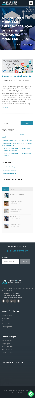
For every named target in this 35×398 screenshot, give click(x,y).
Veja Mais (5, 107)
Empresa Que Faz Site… (17, 194)
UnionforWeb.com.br (18, 390)
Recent (13, 189)
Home (14, 44)
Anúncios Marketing (10, 83)
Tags (20, 189)
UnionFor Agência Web (23, 80)
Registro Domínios (7, 346)
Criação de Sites (7, 315)
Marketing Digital (7, 327)
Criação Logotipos (7, 352)
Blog (18, 44)
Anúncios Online (7, 349)
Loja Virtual (5, 318)
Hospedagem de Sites (9, 170)
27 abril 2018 (7, 81)
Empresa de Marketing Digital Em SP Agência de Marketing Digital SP (17, 76)
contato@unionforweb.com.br (13, 298)
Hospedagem (6, 343)
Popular (5, 189)
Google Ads (5, 321)
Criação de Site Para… (16, 201)
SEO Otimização (7, 341)
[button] (31, 394)
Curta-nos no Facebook (13, 180)
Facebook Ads (6, 324)
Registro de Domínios (9, 173)
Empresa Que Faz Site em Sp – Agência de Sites (17, 140)
